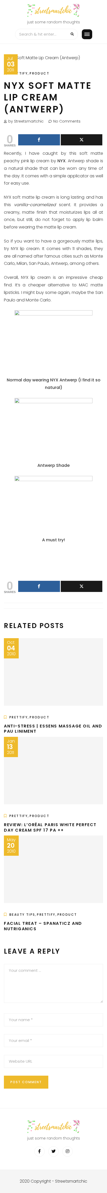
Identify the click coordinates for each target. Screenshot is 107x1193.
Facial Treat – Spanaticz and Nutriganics (43, 926)
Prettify (18, 73)
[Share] (39, 139)
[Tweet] (82, 139)
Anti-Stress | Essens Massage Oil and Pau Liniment (53, 728)
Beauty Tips (22, 914)
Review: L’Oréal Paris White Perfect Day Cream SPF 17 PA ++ (50, 827)
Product (39, 73)
